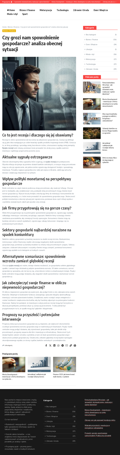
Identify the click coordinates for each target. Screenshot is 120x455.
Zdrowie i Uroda (81, 10)
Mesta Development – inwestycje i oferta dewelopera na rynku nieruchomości (110, 102)
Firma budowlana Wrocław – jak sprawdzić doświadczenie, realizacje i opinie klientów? (108, 88)
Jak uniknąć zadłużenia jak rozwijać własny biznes (37, 375)
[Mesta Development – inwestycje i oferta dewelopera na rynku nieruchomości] (92, 104)
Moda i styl (12, 14)
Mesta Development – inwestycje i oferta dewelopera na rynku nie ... (13, 376)
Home (4, 27)
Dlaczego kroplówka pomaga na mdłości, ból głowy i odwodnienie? (109, 117)
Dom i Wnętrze (101, 10)
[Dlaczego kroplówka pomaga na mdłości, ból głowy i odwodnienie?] (92, 119)
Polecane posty (92, 77)
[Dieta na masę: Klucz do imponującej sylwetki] (92, 162)
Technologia (63, 10)
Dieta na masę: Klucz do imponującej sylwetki (109, 160)
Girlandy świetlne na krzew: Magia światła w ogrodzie (109, 130)
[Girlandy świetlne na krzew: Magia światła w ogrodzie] (92, 133)
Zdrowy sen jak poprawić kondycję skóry (100, 420)
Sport (25, 14)
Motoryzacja (46, 10)
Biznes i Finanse (27, 10)
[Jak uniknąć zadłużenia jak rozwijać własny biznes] (92, 148)
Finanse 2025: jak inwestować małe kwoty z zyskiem (64, 375)
